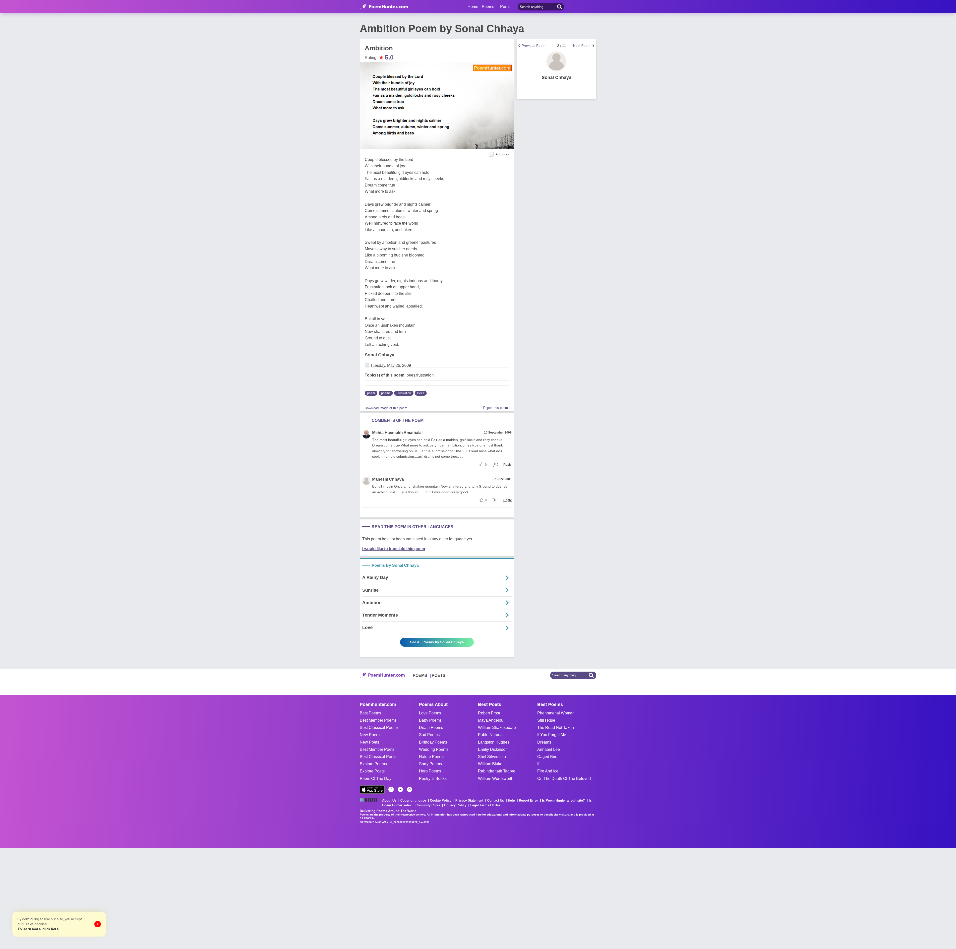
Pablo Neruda (490, 735)
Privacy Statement (469, 800)
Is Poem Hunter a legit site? (563, 800)
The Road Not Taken (555, 727)
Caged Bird (547, 757)
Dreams (544, 742)
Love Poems (430, 713)
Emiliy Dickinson (493, 749)
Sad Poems (429, 735)
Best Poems (370, 713)
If (538, 764)
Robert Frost (489, 713)
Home (473, 6)
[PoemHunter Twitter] (400, 789)
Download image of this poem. (386, 408)
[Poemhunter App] (372, 789)
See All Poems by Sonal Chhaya (437, 642)
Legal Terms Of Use (485, 805)
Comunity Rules (428, 805)
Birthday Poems (433, 742)
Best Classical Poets (378, 757)
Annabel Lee (548, 749)
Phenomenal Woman (556, 713)
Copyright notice (413, 800)
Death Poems (431, 727)
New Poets (369, 742)
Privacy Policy (455, 805)
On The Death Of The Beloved (564, 778)
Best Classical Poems (379, 727)
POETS (438, 675)
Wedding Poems (433, 749)
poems (385, 393)
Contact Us (495, 800)
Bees (420, 393)
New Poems (370, 735)
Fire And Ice (547, 771)
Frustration (404, 393)
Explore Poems (373, 764)
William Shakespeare (497, 727)
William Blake (490, 764)
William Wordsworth (495, 778)
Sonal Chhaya (379, 354)
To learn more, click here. (38, 929)
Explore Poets (372, 771)
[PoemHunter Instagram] (409, 789)
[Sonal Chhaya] (556, 61)
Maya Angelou (490, 720)
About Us (389, 800)
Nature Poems (431, 757)
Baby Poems (430, 720)
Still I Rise (546, 720)
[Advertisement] (74, 898)
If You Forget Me (551, 735)
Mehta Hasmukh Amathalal (397, 433)
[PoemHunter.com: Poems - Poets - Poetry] (384, 6)
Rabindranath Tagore (496, 771)
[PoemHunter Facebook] (391, 789)
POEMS (420, 675)
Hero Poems (430, 771)
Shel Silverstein (492, 757)
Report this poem (495, 408)
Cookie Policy (440, 800)
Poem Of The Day (375, 778)
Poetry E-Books (433, 778)
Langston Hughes (493, 742)
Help (511, 800)
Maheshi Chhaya (388, 479)
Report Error (528, 800)
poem (371, 393)
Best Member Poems (378, 720)
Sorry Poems (430, 764)
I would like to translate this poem (393, 549)
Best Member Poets (377, 749)
